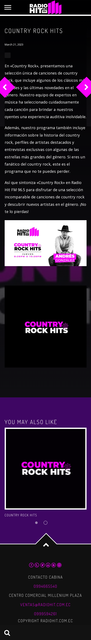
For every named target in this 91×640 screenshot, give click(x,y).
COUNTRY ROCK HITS (21, 515)
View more (46, 469)
